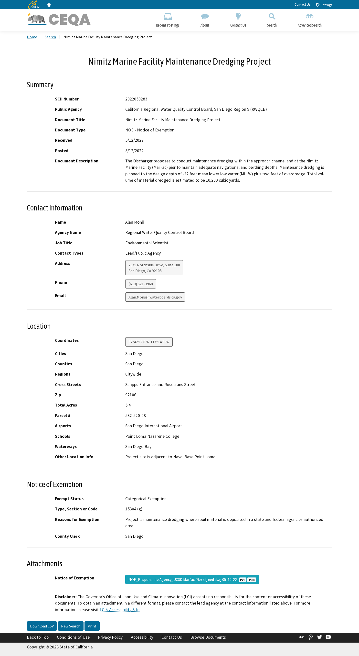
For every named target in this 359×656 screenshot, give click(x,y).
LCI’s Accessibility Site (119, 609)
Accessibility (142, 637)
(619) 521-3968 (140, 283)
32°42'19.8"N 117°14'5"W (148, 341)
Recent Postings (168, 25)
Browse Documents (208, 637)
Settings (326, 5)
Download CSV (42, 626)
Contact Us (303, 4)
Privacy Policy (110, 637)
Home (32, 36)
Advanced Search (310, 25)
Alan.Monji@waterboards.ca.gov (155, 297)
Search (272, 25)
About (205, 25)
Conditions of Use (73, 637)
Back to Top (38, 637)
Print (92, 626)
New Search (70, 626)
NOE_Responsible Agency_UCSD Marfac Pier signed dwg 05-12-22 (191, 579)
